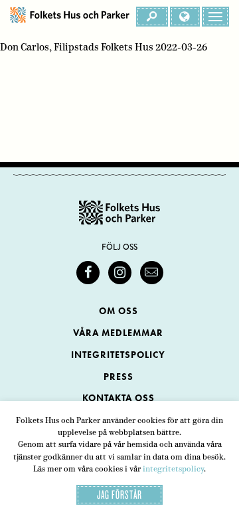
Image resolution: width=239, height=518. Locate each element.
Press (118, 377)
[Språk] (185, 17)
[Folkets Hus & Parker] (69, 17)
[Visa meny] (215, 17)
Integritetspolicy (118, 355)
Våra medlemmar (118, 333)
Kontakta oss (118, 398)
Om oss (118, 311)
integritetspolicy (173, 469)
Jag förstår (119, 494)
